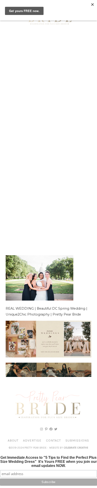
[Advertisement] (48, 82)
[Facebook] (51, 429)
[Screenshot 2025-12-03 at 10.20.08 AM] (48, 376)
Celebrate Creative (76, 447)
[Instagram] (41, 429)
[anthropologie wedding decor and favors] (48, 356)
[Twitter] (56, 429)
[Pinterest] (46, 429)
